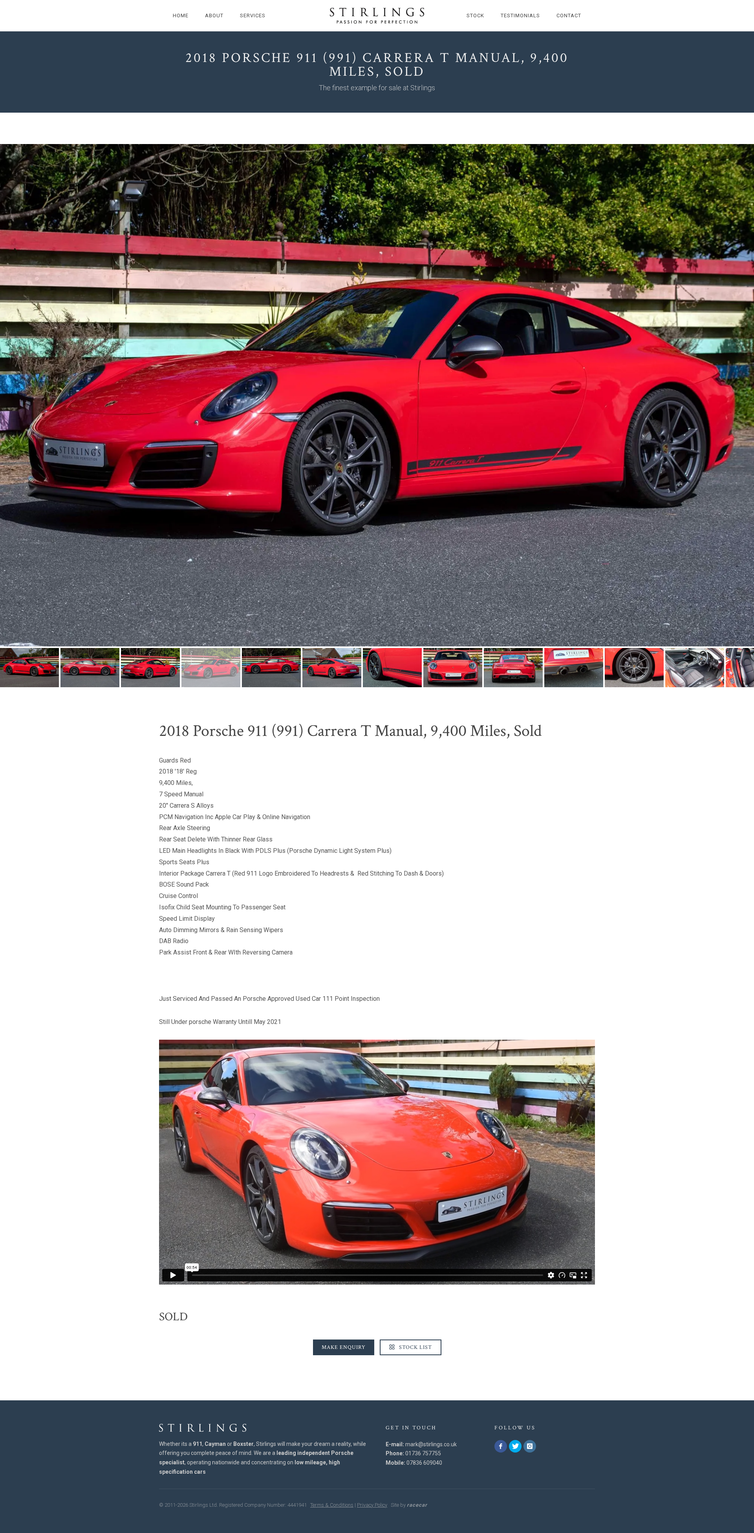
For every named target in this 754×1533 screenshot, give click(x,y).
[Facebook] (500, 1446)
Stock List (414, 1347)
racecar (417, 1505)
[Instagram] (529, 1446)
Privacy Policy (372, 1505)
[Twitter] (515, 1446)
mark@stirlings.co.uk (431, 1444)
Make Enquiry (344, 1347)
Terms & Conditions (331, 1505)
